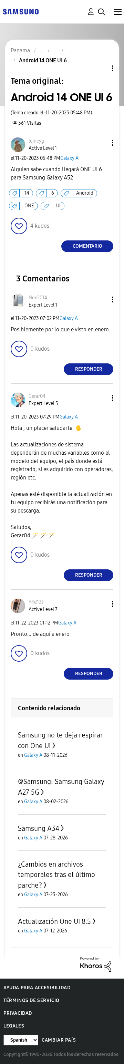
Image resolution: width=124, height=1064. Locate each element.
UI (58, 206)
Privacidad (17, 1013)
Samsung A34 (38, 828)
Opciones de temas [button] (101, 68)
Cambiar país (59, 1040)
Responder (88, 369)
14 (26, 193)
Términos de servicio (31, 1000)
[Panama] (21, 11)
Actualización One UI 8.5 (54, 921)
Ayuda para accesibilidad (36, 988)
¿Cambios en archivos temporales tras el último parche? (56, 874)
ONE (29, 206)
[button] (101, 142)
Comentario (87, 246)
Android (84, 193)
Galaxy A (69, 158)
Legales (13, 1026)
